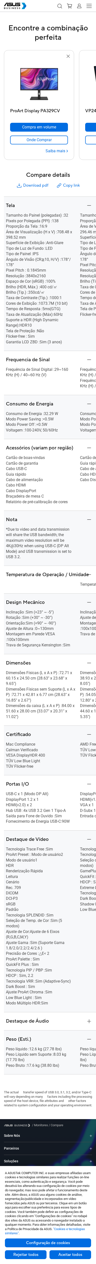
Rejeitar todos (25, 1254)
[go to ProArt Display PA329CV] (39, 83)
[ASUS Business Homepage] (15, 6)
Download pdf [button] (35, 185)
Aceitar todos (70, 1254)
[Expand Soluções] (91, 1161)
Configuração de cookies (48, 1242)
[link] (39, 140)
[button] (60, 6)
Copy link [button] (71, 185)
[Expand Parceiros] (91, 1148)
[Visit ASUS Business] (18, 1125)
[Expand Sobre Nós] (91, 1135)
